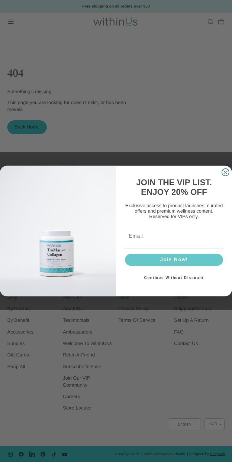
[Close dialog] (225, 172)
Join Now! (174, 259)
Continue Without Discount (174, 278)
